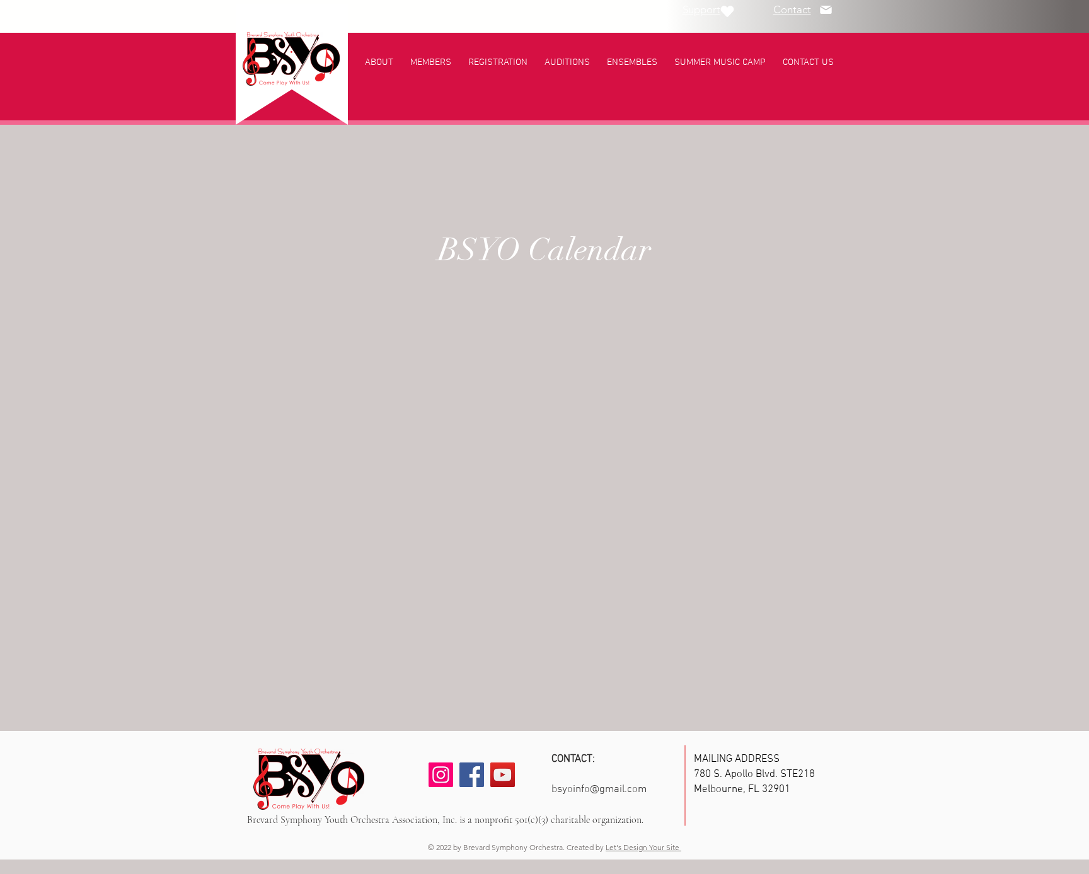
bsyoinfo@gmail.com (599, 789)
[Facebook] (471, 774)
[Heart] (727, 11)
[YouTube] (502, 774)
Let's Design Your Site (643, 847)
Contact (792, 9)
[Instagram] (441, 774)
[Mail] (825, 9)
